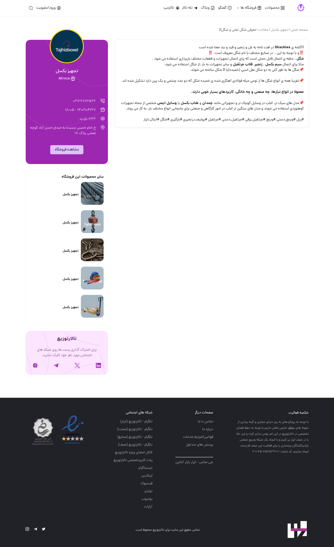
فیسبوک (146, 483)
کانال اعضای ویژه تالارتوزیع (133, 452)
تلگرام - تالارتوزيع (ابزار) (136, 421)
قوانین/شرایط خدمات (198, 437)
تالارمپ (170, 8)
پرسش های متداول (199, 445)
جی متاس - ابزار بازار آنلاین (194, 462)
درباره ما (207, 429)
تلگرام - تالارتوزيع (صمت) (134, 429)
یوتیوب (147, 499)
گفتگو (222, 8)
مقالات (263, 30)
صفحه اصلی (299, 30)
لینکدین (146, 476)
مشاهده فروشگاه (67, 149)
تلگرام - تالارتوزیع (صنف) (135, 445)
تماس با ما (205, 421)
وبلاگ (205, 8)
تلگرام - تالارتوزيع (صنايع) (134, 437)
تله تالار (187, 8)
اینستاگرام (145, 468)
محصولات (272, 8)
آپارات (148, 506)
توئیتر (148, 491)
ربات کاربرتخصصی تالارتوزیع (133, 460)
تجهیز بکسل (279, 30)
